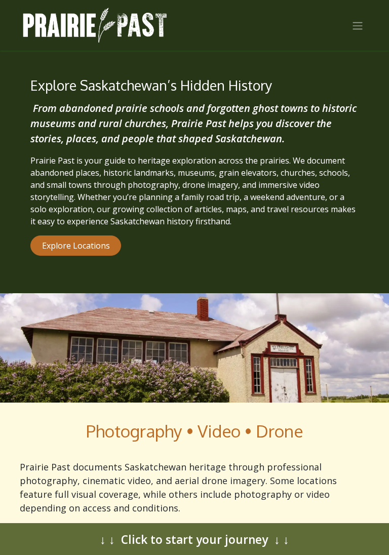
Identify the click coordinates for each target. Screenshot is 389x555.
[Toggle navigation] (357, 25)
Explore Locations (76, 245)
